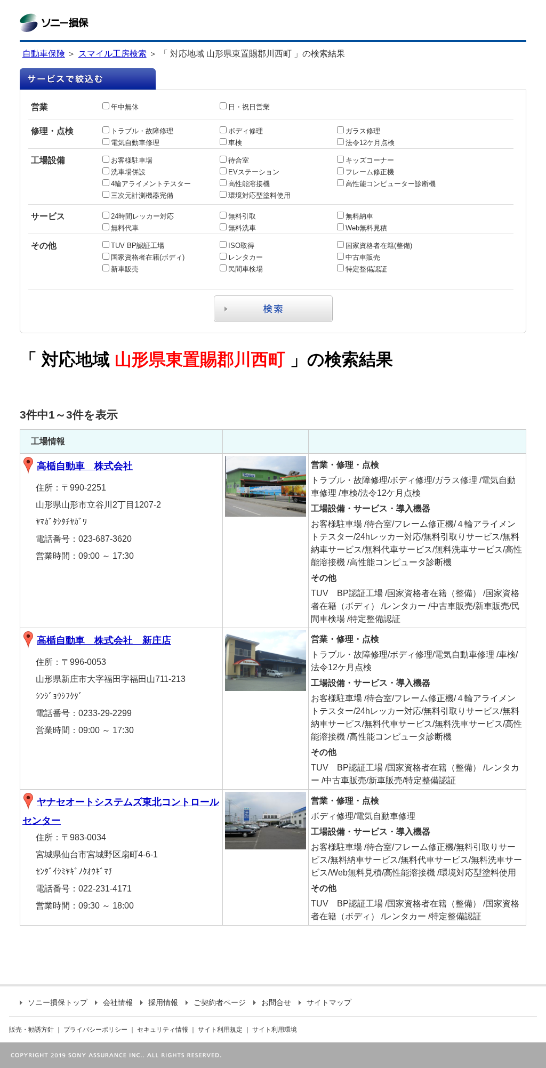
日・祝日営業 (249, 107)
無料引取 (242, 216)
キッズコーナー (370, 160)
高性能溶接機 (249, 184)
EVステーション (253, 172)
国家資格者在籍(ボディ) (147, 257)
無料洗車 (242, 228)
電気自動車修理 (135, 143)
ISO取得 (241, 246)
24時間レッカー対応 (142, 216)
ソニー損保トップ (57, 1002)
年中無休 (125, 107)
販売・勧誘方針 (31, 1029)
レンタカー (245, 257)
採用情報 (163, 1002)
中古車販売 (363, 257)
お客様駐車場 (131, 160)
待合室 (238, 160)
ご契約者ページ (220, 1002)
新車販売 (125, 269)
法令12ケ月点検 (370, 143)
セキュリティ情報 (162, 1029)
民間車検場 (245, 269)
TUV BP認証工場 (137, 246)
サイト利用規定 (220, 1029)
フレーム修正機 (370, 172)
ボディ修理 (245, 131)
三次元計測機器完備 (142, 195)
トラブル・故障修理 (142, 131)
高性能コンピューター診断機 (391, 184)
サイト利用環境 (274, 1029)
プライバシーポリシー (95, 1029)
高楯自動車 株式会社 (85, 466)
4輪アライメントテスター (151, 184)
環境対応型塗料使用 (259, 195)
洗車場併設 (128, 172)
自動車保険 (43, 53)
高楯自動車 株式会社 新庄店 (104, 640)
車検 (235, 143)
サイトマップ (329, 1002)
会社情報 (118, 1002)
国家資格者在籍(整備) (379, 246)
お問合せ (276, 1002)
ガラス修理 (363, 131)
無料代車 (125, 228)
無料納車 (359, 216)
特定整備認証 (366, 269)
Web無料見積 (366, 228)
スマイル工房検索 (112, 53)
